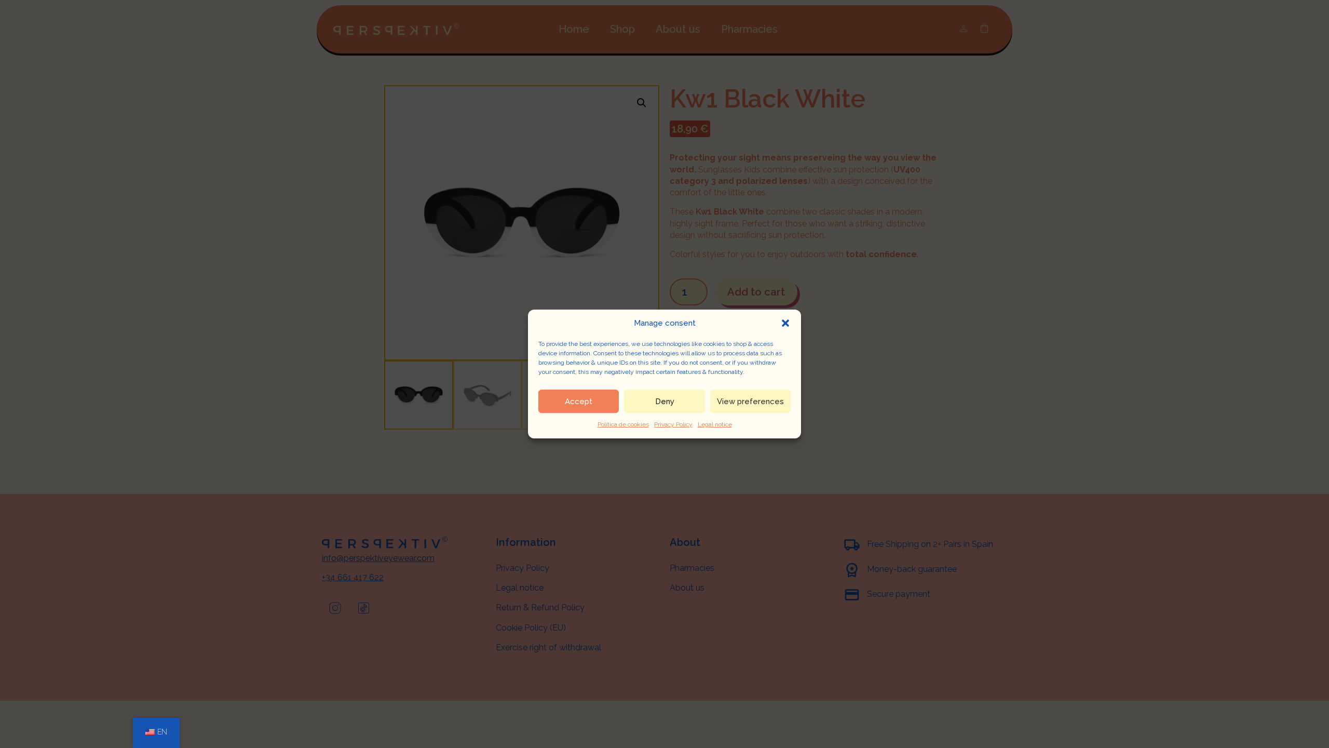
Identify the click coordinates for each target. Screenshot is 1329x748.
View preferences (750, 401)
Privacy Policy (673, 425)
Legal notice (715, 425)
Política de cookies (623, 425)
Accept (578, 401)
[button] (785, 323)
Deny (664, 401)
